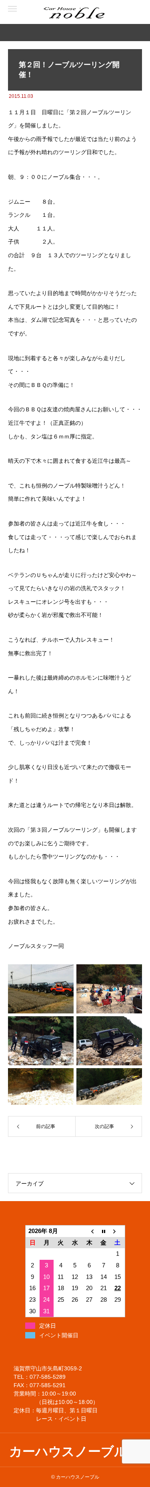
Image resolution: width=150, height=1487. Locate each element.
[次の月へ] (117, 1231)
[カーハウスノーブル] (40, 12)
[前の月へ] (89, 1231)
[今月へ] (103, 1231)
